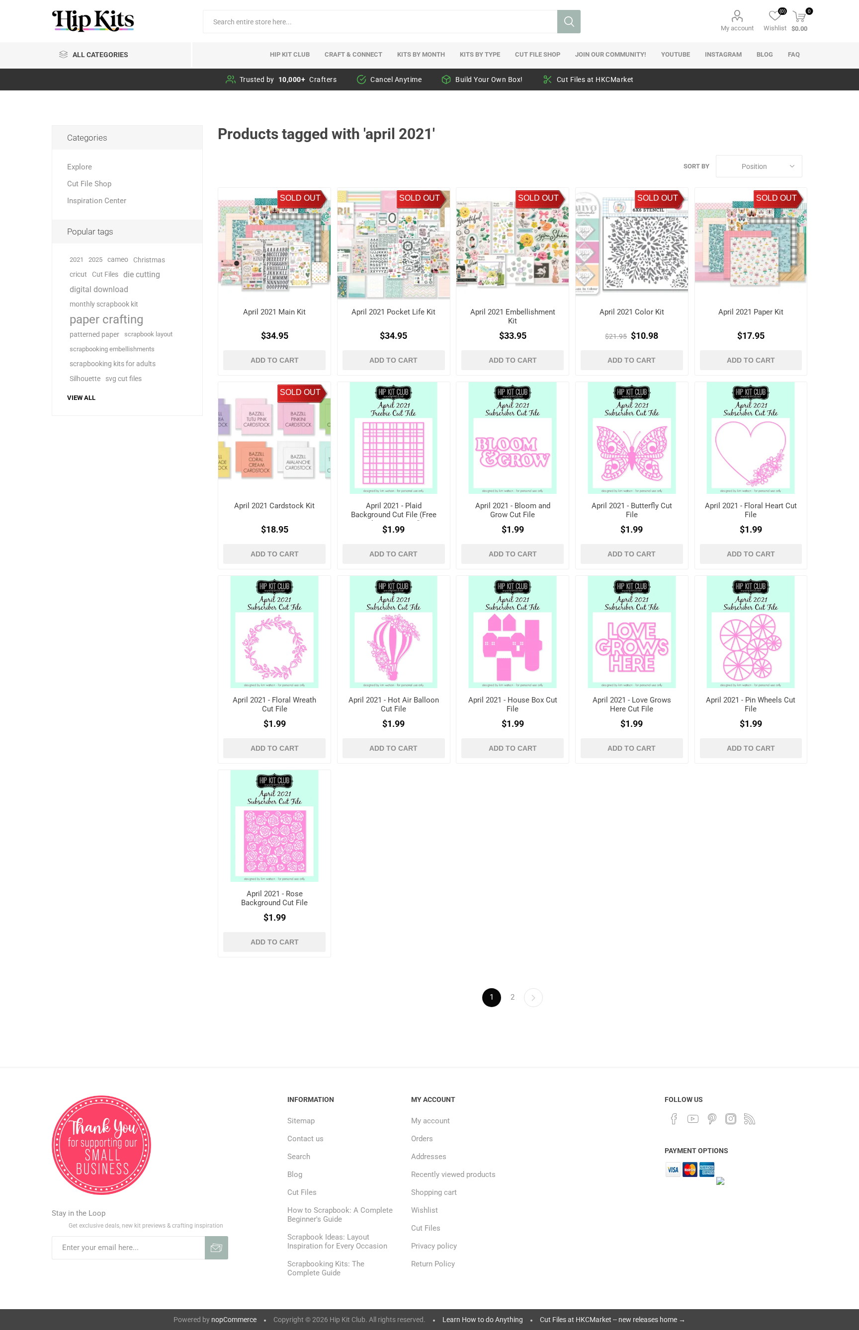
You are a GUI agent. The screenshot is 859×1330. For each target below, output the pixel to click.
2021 (77, 259)
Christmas (149, 260)
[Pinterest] (712, 1119)
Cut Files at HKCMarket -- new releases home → (613, 1320)
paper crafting (106, 319)
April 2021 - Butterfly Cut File (632, 510)
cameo (117, 259)
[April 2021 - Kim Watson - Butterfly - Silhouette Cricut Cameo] (632, 438)
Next (533, 997)
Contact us (305, 1138)
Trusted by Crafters (288, 79)
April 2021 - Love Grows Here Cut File (632, 704)
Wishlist (424, 1210)
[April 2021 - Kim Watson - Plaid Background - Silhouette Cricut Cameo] (394, 438)
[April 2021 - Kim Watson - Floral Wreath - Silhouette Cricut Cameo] (274, 632)
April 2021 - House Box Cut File (512, 704)
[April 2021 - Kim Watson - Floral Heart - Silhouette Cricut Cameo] (751, 438)
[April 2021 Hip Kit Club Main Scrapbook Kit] (274, 244)
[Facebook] (674, 1119)
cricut (78, 274)
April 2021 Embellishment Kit (512, 316)
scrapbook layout (148, 334)
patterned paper (94, 334)
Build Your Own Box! (489, 79)
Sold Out (300, 198)
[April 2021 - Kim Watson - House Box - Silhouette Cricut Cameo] (512, 632)
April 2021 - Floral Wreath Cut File (274, 704)
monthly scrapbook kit (104, 304)
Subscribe (216, 1247)
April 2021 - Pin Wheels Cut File (750, 704)
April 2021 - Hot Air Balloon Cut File (393, 704)
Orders (422, 1138)
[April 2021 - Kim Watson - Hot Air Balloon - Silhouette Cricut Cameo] (394, 632)
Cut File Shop (89, 183)
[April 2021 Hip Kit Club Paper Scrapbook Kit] (751, 244)
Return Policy (433, 1263)
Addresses (428, 1156)
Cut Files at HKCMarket (595, 79)
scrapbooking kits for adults (113, 364)
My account (737, 28)
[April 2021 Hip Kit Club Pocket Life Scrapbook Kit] (394, 244)
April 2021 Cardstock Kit (274, 505)
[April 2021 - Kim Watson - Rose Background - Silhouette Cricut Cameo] (274, 826)
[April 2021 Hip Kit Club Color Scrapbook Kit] (632, 244)
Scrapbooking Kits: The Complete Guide (325, 1268)
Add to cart (275, 360)
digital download (99, 289)
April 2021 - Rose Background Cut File (274, 898)
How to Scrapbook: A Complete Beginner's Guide (340, 1215)
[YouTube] (693, 1119)
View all (81, 397)
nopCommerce (234, 1320)
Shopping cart (434, 1192)
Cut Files (105, 274)
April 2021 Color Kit (632, 312)
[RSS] (750, 1119)
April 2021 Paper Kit (750, 312)
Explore (79, 166)
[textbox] (380, 21)
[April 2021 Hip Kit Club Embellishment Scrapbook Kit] (512, 244)
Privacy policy (434, 1246)
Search (569, 21)
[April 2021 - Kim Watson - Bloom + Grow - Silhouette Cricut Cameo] (512, 438)
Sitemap (301, 1120)
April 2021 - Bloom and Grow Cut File (512, 510)
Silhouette (85, 379)
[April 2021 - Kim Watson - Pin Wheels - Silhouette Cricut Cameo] (751, 632)
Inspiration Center (96, 200)
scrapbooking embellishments (112, 349)
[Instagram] (731, 1119)
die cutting (141, 274)
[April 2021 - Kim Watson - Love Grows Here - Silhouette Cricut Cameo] (632, 632)
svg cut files (123, 379)
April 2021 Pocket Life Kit (393, 312)
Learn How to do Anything (482, 1320)
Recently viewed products (453, 1174)
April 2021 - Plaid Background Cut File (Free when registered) (393, 514)
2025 (95, 259)
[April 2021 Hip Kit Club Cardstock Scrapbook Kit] (274, 438)
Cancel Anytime (396, 79)
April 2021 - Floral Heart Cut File (751, 510)
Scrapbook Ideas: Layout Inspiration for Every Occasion (337, 1242)
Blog (294, 1174)
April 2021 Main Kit (274, 312)
